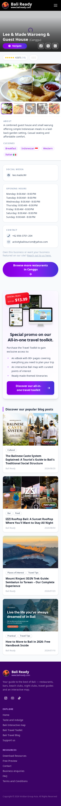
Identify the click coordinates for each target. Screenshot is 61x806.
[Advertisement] (30, 284)
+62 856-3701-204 (22, 235)
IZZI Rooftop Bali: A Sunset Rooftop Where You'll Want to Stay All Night (29, 521)
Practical (11, 635)
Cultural (11, 450)
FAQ (5, 776)
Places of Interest (15, 572)
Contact (7, 765)
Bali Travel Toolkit (12, 730)
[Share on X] (48, 46)
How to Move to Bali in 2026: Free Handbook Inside (28, 643)
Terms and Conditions (15, 781)
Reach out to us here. (39, 255)
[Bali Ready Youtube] (12, 698)
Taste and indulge (13, 720)
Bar (9, 513)
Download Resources (14, 755)
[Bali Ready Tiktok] (19, 698)
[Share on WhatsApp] (55, 46)
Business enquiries (13, 771)
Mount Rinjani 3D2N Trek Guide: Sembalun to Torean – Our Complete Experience (30, 582)
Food (17, 513)
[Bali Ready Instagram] (6, 698)
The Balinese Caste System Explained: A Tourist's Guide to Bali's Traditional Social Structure (30, 459)
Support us (9, 740)
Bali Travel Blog (11, 735)
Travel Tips (33, 572)
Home (6, 714)
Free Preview (10, 760)
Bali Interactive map (14, 725)
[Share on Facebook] (41, 46)
